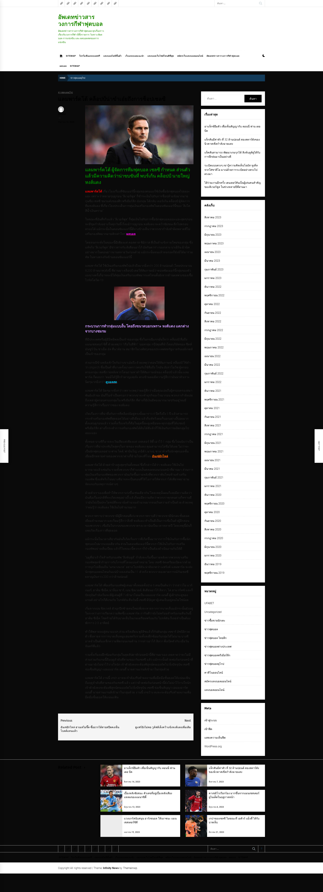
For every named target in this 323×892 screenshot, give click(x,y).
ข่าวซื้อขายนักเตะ (214, 620)
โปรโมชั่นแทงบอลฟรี (89, 56)
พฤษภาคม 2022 (214, 347)
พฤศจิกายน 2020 (214, 503)
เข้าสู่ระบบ (210, 720)
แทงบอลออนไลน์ (214, 690)
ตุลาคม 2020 (212, 512)
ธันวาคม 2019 (212, 564)
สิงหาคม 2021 (212, 425)
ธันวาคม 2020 (212, 494)
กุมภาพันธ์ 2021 (213, 477)
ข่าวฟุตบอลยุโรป (65, 92)
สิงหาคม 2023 (212, 217)
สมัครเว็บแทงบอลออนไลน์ (190, 56)
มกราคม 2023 (212, 278)
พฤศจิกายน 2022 (214, 295)
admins (62, 114)
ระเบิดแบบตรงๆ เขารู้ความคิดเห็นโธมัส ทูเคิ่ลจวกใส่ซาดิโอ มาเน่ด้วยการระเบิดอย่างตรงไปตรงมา (231, 170)
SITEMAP (71, 56)
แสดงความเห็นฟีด (215, 737)
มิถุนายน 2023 (212, 234)
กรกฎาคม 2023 (213, 226)
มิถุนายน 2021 (212, 442)
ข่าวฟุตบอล (211, 629)
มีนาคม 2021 (212, 468)
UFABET (209, 603)
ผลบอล (63, 66)
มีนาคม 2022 (212, 364)
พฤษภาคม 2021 (214, 451)
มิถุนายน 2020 (212, 547)
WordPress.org (213, 746)
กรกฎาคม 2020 (213, 538)
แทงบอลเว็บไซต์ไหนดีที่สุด (161, 56)
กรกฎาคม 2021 (213, 434)
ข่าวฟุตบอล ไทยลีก (215, 638)
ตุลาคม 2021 (212, 408)
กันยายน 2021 (212, 416)
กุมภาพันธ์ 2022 (213, 373)
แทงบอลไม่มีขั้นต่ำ (112, 56)
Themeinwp (130, 868)
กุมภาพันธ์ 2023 (213, 269)
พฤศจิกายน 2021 (214, 399)
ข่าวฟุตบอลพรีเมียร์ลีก (217, 655)
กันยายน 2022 (212, 312)
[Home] (61, 56)
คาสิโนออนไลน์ (213, 672)
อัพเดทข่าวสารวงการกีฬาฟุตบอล (80, 20)
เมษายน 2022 (212, 356)
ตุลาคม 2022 (212, 304)
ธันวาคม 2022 (212, 286)
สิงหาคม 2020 (212, 529)
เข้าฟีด (208, 729)
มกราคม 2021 (212, 486)
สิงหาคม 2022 (212, 321)
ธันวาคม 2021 (212, 390)
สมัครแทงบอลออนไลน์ (217, 681)
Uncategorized (213, 612)
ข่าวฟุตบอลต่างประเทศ (217, 646)
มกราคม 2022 (212, 382)
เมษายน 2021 (212, 460)
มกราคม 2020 (212, 555)
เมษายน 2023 (212, 252)
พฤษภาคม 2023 (214, 243)
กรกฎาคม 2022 (213, 330)
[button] (263, 56)
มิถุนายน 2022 (212, 338)
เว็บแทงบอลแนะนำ (134, 56)
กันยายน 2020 (212, 520)
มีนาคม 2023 (212, 260)
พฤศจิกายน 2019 (214, 572)
